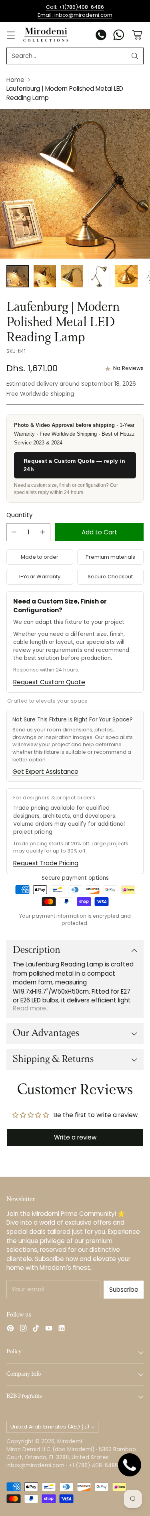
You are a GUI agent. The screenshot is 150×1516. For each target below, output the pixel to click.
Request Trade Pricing (45, 863)
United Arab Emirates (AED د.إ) (49, 1426)
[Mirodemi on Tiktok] (36, 1329)
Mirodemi (69, 1441)
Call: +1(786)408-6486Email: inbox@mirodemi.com (75, 11)
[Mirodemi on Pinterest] (10, 1329)
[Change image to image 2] (45, 276)
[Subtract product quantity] (14, 532)
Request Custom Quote (49, 682)
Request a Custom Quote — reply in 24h (74, 465)
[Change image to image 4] (99, 276)
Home (15, 80)
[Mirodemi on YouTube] (49, 1329)
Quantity (19, 515)
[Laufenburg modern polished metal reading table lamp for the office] (75, 184)
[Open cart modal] (137, 35)
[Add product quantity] (43, 532)
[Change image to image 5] (126, 276)
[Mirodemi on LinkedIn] (61, 1329)
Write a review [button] (75, 1137)
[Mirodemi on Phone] (101, 36)
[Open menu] (10, 35)
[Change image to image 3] (72, 276)
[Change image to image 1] (17, 276)
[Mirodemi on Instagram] (23, 1329)
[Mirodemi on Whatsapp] (118, 36)
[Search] (135, 56)
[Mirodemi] (46, 35)
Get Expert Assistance (45, 771)
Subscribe (123, 1289)
